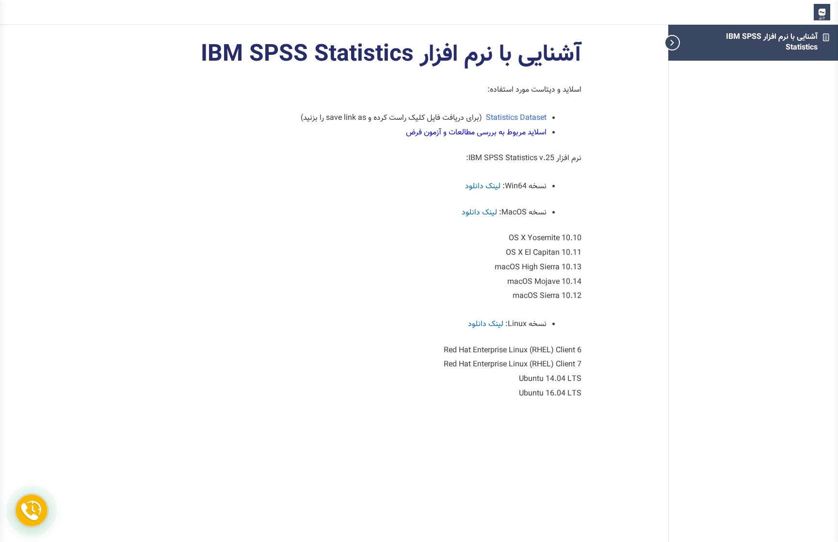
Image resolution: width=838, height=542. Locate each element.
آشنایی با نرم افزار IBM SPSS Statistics (772, 42)
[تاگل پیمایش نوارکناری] (687, 42)
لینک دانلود (482, 187)
